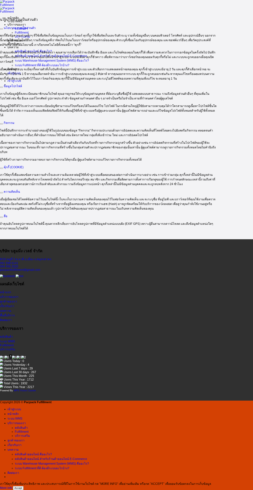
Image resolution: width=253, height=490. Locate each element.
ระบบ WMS (14, 418)
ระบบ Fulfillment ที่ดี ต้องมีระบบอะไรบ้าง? (42, 65)
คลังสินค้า (21, 427)
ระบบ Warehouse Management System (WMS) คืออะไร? (52, 60)
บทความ (13, 47)
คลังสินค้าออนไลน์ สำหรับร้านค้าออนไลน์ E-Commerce (51, 459)
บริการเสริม (22, 435)
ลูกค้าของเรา (15, 440)
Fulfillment (22, 32)
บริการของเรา (16, 24)
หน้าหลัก (13, 413)
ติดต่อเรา (13, 472)
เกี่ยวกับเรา (14, 445)
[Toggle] (1, 28)
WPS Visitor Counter (25, 390)
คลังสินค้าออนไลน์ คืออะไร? (33, 454)
